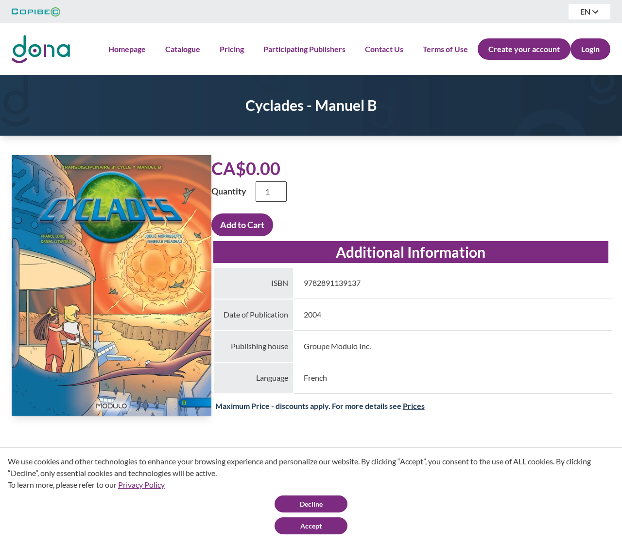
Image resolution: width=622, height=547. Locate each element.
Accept (311, 526)
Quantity (228, 191)
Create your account (524, 48)
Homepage (127, 48)
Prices (414, 405)
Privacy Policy (141, 484)
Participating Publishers (304, 48)
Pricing (232, 48)
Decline (311, 504)
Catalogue (182, 48)
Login (590, 48)
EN (586, 11)
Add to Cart (242, 224)
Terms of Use (445, 48)
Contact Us (384, 48)
